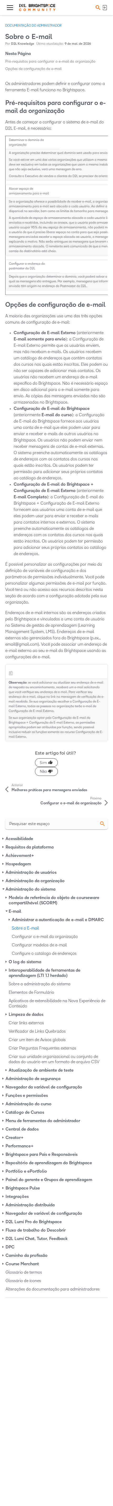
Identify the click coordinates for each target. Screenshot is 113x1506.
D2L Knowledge (22, 44)
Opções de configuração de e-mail (33, 69)
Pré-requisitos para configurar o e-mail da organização (50, 61)
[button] (97, 7)
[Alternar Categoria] (3, 838)
